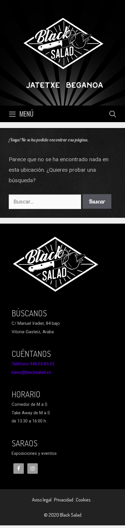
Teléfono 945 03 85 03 (33, 363)
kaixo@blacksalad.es (31, 372)
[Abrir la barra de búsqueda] (112, 114)
